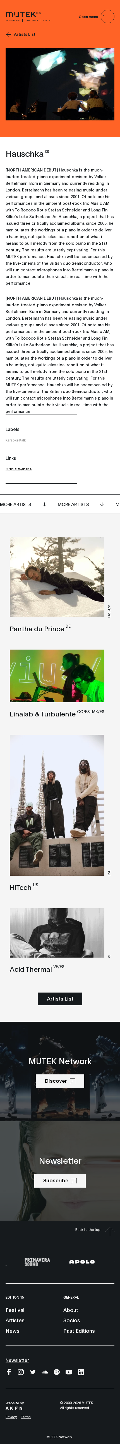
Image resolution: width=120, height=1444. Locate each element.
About (70, 1309)
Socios (71, 1320)
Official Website (19, 469)
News (13, 1330)
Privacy (11, 1417)
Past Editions (79, 1330)
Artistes (15, 1320)
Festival (15, 1309)
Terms (26, 1417)
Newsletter (17, 1360)
